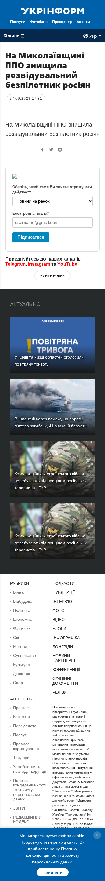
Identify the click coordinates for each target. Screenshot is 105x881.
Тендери (21, 757)
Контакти (21, 716)
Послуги (17, 21)
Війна (18, 592)
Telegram (15, 264)
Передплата (24, 725)
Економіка (22, 619)
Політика (21, 610)
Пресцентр (62, 21)
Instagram (39, 264)
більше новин (52, 275)
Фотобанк (39, 21)
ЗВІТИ (19, 808)
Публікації (63, 592)
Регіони (20, 646)
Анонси (83, 21)
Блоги (59, 628)
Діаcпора (21, 673)
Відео (58, 619)
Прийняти (53, 872)
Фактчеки (22, 628)
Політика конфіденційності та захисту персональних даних (29, 789)
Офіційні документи (65, 681)
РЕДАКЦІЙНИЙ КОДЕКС (27, 819)
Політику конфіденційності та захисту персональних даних (52, 855)
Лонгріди (62, 646)
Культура (21, 664)
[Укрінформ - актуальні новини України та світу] (52, 10)
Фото (58, 610)
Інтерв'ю (62, 601)
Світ (17, 637)
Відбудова (22, 601)
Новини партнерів (63, 658)
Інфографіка (66, 637)
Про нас (21, 707)
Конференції (66, 669)
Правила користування (26, 746)
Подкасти (63, 583)
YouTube (67, 264)
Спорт (19, 682)
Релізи (59, 692)
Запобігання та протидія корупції (29, 769)
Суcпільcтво (24, 655)
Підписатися (31, 237)
